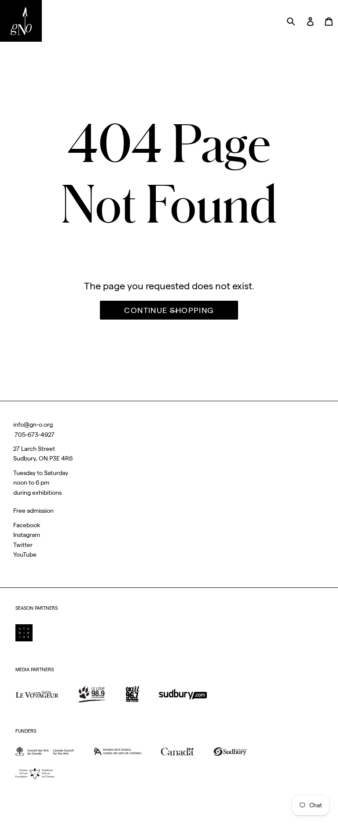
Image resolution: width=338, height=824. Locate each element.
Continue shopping (168, 310)
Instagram (26, 534)
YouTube (25, 554)
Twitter (23, 544)
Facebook (26, 525)
